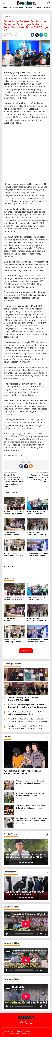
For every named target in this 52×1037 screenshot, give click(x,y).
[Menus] (4, 3)
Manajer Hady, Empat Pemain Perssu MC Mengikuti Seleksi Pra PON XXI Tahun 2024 (25, 727)
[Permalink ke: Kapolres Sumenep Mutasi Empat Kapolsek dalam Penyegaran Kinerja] (14, 545)
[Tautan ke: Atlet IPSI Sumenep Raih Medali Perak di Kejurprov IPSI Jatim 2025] (26, 681)
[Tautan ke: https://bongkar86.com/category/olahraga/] (47, 664)
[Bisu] (41, 934)
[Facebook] (21, 466)
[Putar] (7, 934)
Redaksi (28, 1031)
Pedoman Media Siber (10, 1033)
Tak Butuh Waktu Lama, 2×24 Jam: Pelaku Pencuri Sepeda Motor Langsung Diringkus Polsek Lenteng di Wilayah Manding (32, 807)
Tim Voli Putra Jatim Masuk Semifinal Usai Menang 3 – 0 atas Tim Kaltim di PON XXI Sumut (27, 720)
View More (26, 651)
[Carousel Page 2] (23, 862)
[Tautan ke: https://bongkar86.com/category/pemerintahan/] (47, 872)
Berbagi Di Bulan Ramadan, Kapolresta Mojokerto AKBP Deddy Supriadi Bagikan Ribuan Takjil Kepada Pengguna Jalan (13, 480)
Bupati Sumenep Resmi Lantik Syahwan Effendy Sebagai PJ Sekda (25, 893)
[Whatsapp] (46, 35)
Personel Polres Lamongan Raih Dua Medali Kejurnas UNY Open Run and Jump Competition (27, 706)
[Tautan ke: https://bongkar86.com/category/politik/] (47, 834)
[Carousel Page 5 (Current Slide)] (32, 862)
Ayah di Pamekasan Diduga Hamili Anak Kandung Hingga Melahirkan (23, 772)
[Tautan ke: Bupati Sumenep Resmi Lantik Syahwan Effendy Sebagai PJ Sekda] (26, 888)
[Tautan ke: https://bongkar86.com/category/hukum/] (47, 737)
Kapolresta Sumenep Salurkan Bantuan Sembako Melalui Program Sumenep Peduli (37, 512)
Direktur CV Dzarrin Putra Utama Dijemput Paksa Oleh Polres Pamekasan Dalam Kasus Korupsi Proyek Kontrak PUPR (30, 794)
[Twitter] (26, 466)
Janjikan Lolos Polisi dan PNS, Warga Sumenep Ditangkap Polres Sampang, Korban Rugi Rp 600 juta (32, 819)
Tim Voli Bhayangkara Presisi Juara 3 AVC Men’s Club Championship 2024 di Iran (28, 713)
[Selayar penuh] (45, 934)
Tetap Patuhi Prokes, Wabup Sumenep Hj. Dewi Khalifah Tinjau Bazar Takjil (37, 477)
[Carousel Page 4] (29, 862)
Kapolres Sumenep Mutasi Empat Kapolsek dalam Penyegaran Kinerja (13, 554)
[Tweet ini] (37, 35)
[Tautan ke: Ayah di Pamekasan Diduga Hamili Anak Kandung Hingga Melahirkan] (26, 754)
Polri (5, 36)
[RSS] (31, 466)
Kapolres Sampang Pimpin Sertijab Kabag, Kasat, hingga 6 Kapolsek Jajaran (36, 533)
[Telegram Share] (41, 35)
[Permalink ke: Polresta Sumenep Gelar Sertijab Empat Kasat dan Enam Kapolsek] (14, 503)
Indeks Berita (27, 1033)
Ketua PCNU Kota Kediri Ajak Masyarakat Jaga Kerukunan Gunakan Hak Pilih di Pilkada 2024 (26, 855)
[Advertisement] (26, 154)
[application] (26, 924)
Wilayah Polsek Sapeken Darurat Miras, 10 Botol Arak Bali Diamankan (31, 782)
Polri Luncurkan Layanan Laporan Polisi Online (37, 554)
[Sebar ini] (32, 35)
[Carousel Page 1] (20, 862)
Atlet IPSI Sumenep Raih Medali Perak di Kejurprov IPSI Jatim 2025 (24, 699)
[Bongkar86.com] (26, 3)
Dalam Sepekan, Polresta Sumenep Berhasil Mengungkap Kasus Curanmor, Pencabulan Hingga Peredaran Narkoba (13, 533)
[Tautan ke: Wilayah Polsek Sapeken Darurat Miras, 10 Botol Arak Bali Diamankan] (9, 784)
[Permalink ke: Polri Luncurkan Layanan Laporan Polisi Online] (37, 545)
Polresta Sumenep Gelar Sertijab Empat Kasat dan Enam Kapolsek (14, 512)
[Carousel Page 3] (26, 862)
